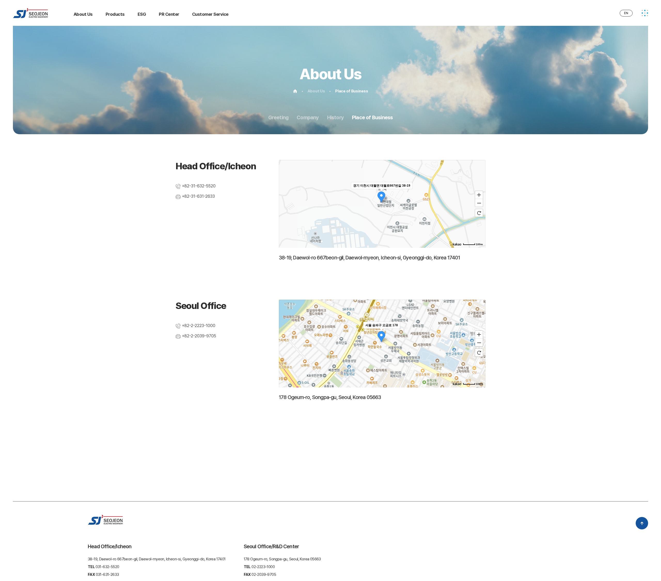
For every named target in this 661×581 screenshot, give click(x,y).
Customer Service (210, 14)
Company (308, 117)
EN (626, 13)
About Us (83, 14)
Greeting (278, 117)
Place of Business (372, 117)
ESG (142, 14)
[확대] (479, 194)
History (335, 117)
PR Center (169, 14)
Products (115, 14)
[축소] (479, 203)
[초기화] (479, 213)
